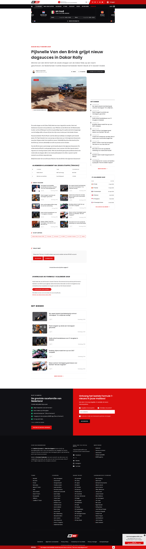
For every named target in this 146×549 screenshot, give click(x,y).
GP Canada (78, 487)
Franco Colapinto (58, 522)
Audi (34, 489)
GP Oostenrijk (78, 494)
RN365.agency (99, 457)
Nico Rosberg (99, 478)
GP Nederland (78, 502)
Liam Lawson (57, 518)
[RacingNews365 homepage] (32, 6)
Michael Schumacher (101, 483)
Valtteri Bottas (57, 505)
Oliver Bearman (58, 520)
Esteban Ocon (57, 502)
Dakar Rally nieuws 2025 (41, 47)
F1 (78, 236)
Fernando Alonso (58, 489)
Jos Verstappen (100, 498)
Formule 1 (56, 236)
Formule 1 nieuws (71, 236)
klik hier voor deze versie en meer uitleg (41, 294)
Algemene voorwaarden (52, 542)
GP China (77, 480)
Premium (93, 6)
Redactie (98, 448)
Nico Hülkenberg (58, 513)
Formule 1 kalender (41, 457)
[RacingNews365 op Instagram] (92, 2)
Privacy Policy (64, 542)
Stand (65, 6)
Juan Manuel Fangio (101, 509)
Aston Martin (36, 491)
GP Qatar (77, 518)
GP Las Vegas (78, 515)
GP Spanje (77, 507)
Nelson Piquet (99, 515)
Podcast (72, 6)
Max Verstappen (49, 6)
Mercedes (35, 485)
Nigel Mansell (99, 505)
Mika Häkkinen (99, 496)
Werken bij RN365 (100, 455)
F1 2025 (63, 236)
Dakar (83, 236)
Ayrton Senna (99, 487)
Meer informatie (74, 21)
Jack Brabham (99, 518)
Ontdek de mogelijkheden (41, 427)
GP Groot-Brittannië (80, 496)
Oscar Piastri (57, 496)
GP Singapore (78, 511)
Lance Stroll (57, 511)
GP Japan (77, 483)
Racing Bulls (36, 496)
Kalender (59, 6)
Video (78, 6)
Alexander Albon (58, 515)
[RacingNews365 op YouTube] (102, 2)
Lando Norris (57, 480)
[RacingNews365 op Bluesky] (100, 2)
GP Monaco (78, 489)
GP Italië (77, 505)
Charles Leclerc (58, 485)
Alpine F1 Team (37, 487)
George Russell (58, 483)
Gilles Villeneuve (100, 489)
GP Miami (77, 485)
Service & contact (100, 450)
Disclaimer (40, 542)
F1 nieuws (49, 236)
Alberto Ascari (99, 485)
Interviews (85, 6)
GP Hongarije (78, 500)
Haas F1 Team (36, 494)
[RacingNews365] (35, 2)
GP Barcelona (78, 491)
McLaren (35, 480)
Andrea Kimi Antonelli (59, 491)
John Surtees (99, 520)
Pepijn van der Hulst (41, 70)
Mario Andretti (99, 522)
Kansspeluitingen (104, 542)
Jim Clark (98, 500)
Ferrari (34, 483)
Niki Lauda (98, 502)
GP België (77, 498)
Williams (35, 498)
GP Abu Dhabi (78, 520)
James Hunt (99, 491)
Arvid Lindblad (57, 507)
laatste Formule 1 (38, 448)
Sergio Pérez (57, 500)
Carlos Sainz (57, 498)
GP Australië (78, 478)
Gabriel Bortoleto (58, 524)
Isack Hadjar (57, 494)
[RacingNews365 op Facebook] (95, 2)
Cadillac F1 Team (37, 500)
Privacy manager (92, 542)
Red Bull (35, 478)
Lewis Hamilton (58, 487)
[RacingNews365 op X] (97, 2)
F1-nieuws (39, 6)
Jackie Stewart (99, 494)
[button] (44, 14)
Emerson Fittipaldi (100, 511)
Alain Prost (98, 480)
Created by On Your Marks (78, 542)
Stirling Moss (99, 507)
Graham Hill (99, 513)
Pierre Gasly (57, 509)
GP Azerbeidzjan (79, 509)
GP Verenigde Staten (80, 513)
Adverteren (99, 452)
